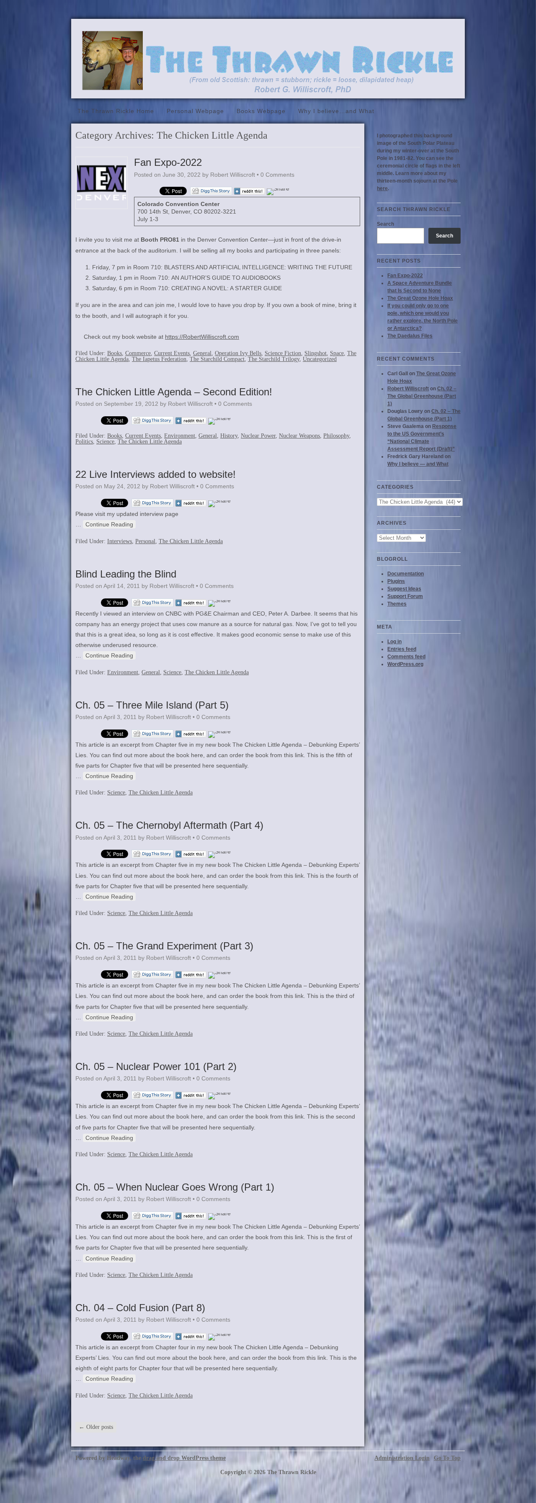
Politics (84, 441)
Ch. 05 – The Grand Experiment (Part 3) (164, 945)
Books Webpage (261, 111)
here (382, 188)
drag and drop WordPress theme (184, 1458)
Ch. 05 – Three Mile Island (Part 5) (152, 705)
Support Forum (405, 596)
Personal (145, 541)
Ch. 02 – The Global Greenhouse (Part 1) (421, 396)
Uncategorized (320, 359)
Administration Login (402, 1458)
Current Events (172, 353)
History (228, 436)
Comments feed (406, 657)
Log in (394, 642)
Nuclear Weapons (299, 436)
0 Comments (277, 174)
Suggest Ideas (404, 589)
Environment (179, 436)
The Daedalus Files (410, 336)
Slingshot (315, 353)
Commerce (138, 353)
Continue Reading (109, 524)
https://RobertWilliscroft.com (202, 336)
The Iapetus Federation (159, 359)
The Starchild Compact (217, 359)
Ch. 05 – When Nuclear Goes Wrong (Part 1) (174, 1187)
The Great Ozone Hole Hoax (420, 298)
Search (385, 224)
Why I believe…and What (336, 111)
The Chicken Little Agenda (150, 441)
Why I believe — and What (417, 464)
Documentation (405, 574)
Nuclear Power (258, 436)
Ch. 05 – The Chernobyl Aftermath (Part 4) (169, 825)
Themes (397, 604)
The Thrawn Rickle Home (115, 111)
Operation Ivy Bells (238, 353)
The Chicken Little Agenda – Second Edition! (173, 391)
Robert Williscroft (408, 389)
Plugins (396, 581)
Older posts (96, 1427)
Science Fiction (283, 353)
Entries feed (401, 649)
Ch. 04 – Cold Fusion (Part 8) (140, 1307)
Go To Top (447, 1458)
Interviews (119, 541)
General (202, 353)
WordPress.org (405, 664)
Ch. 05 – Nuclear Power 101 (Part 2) (156, 1066)
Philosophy (336, 436)
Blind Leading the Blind (125, 574)
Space (337, 353)
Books (114, 353)
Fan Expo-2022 (168, 162)
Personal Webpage (195, 111)
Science (105, 441)
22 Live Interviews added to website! (155, 474)
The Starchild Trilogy (273, 359)
